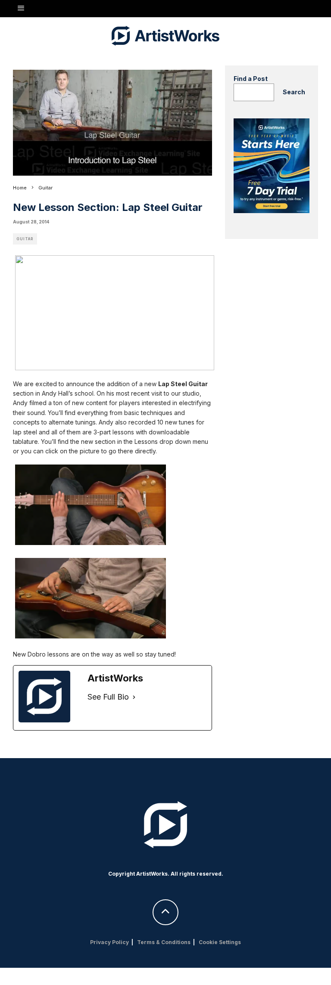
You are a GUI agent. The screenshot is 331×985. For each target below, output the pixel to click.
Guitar (25, 239)
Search (294, 92)
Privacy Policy (109, 942)
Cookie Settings (220, 942)
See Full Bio (108, 696)
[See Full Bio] (134, 697)
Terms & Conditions (163, 942)
